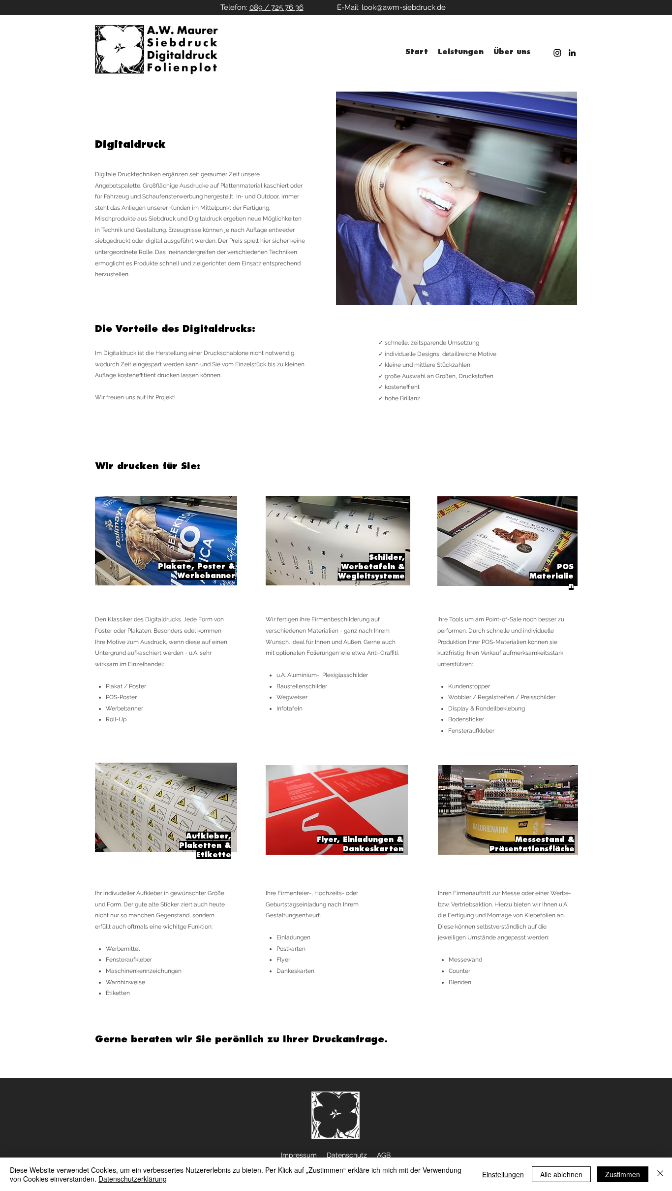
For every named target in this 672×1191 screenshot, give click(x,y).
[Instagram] (557, 53)
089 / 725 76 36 (276, 7)
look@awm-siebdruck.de (404, 7)
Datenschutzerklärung (132, 1179)
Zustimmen (622, 1174)
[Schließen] (660, 1174)
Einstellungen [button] (503, 1174)
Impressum (299, 1155)
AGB (384, 1155)
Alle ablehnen (561, 1174)
